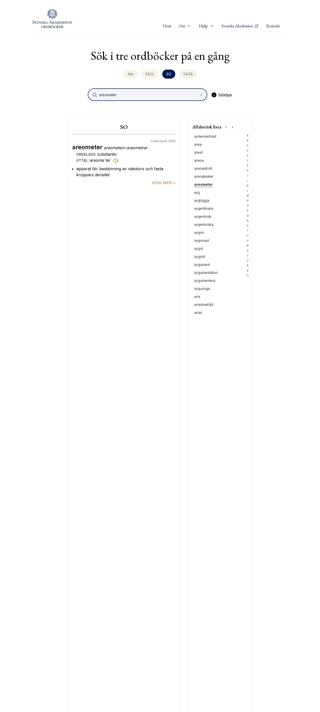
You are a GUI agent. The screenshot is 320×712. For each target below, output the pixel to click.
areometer (203, 184)
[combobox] (148, 94)
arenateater (204, 176)
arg (197, 192)
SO (168, 74)
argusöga (202, 288)
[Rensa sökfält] (201, 94)
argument (202, 264)
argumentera (204, 280)
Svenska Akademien (238, 26)
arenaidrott (203, 168)
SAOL (149, 74)
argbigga (201, 200)
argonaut (201, 240)
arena (199, 160)
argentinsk (203, 216)
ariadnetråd (203, 304)
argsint (199, 256)
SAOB (188, 74)
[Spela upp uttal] (116, 160)
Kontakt (273, 26)
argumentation (206, 272)
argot (198, 248)
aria (197, 296)
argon (199, 232)
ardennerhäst (205, 136)
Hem (167, 26)
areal (198, 152)
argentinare (203, 208)
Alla (130, 74)
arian (198, 312)
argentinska (204, 224)
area (198, 144)
